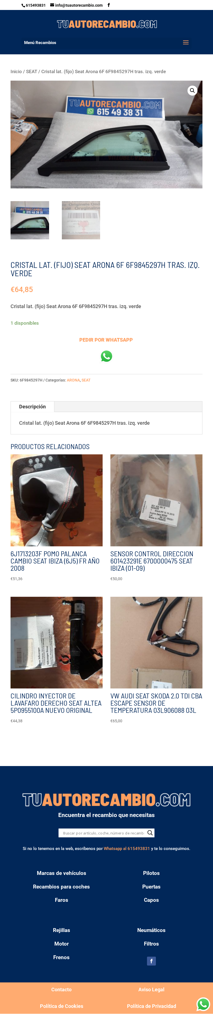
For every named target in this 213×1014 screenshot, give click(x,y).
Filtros (151, 944)
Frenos (61, 957)
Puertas (151, 887)
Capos (151, 900)
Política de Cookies (61, 1006)
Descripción (32, 406)
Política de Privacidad (151, 1006)
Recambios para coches (61, 887)
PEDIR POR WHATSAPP (106, 340)
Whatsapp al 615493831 (127, 848)
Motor (61, 944)
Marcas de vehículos (61, 873)
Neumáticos (151, 930)
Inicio (16, 71)
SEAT (31, 71)
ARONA (73, 380)
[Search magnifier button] (150, 833)
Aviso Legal (151, 989)
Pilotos (151, 873)
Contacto (61, 989)
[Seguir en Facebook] (151, 961)
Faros (61, 900)
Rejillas (61, 930)
